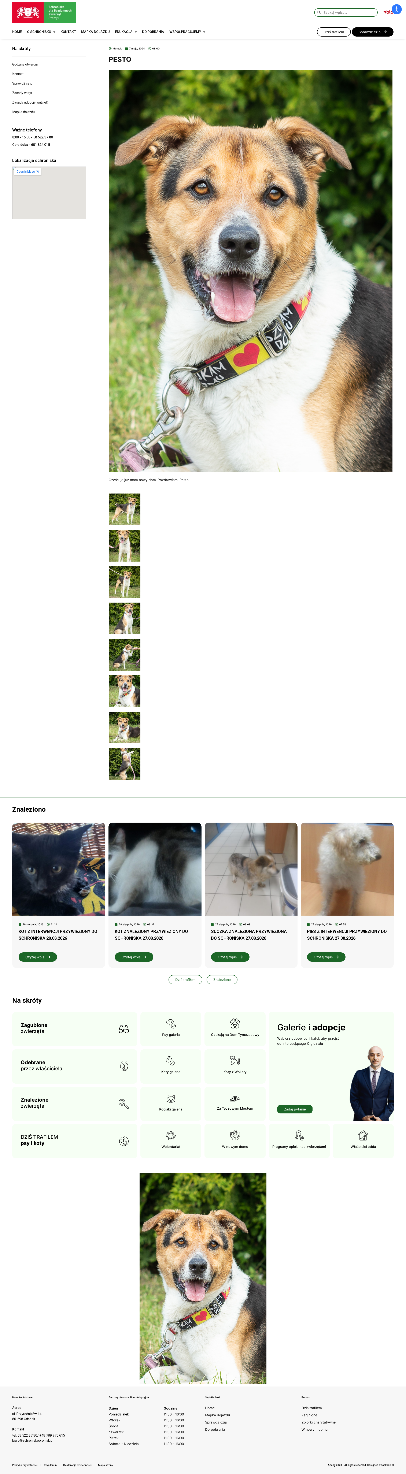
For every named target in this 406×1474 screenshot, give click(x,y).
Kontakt (17, 74)
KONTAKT (68, 32)
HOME (17, 32)
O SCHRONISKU (39, 32)
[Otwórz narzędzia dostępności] (397, 9)
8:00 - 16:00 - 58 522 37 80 (32, 137)
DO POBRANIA (153, 32)
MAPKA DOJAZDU (95, 32)
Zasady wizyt (22, 93)
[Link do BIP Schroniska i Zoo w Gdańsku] (388, 12)
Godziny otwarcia (25, 64)
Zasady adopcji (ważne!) (30, 102)
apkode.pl (388, 1465)
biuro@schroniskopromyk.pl (32, 1440)
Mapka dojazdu (23, 112)
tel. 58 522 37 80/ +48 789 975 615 (38, 1435)
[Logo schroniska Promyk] (44, 12)
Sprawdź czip (22, 83)
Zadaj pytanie (295, 1109)
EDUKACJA (124, 32)
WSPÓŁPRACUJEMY (185, 32)
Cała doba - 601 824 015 (31, 145)
